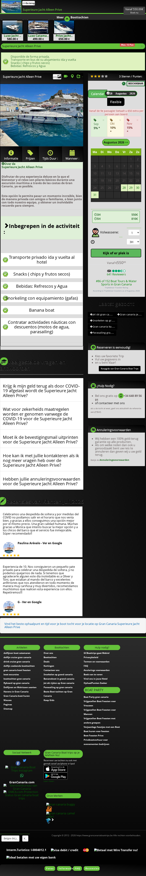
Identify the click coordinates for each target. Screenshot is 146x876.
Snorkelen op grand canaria (58, 674)
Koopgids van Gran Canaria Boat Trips (120, 368)
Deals (46, 661)
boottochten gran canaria (17, 678)
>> (126, 142)
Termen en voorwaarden (97, 661)
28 (124, 188)
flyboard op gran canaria (16, 683)
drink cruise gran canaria (17, 661)
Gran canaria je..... (131, 314)
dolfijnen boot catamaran (17, 653)
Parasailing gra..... (103, 332)
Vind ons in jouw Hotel (96, 678)
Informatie (65, 868)
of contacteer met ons (110, 403)
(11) (55, 77)
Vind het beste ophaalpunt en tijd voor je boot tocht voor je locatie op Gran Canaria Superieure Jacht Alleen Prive (72, 625)
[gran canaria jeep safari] (48, 808)
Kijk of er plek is (116, 253)
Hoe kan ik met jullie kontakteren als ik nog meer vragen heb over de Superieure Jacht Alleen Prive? (41, 460)
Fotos (50, 868)
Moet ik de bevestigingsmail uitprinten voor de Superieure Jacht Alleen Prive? (40, 439)
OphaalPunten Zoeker (95, 683)
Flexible (115, 102)
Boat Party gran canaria (96, 696)
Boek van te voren (93, 674)
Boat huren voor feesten (96, 731)
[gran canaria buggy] (60, 804)
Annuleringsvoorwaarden (114, 459)
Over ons (48, 653)
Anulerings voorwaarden (97, 670)
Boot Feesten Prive (93, 735)
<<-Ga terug (28, 3)
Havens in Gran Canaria (16, 691)
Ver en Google (52, 543)
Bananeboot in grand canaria (59, 678)
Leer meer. (49, 781)
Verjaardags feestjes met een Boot (102, 726)
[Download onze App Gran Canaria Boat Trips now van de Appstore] (56, 768)
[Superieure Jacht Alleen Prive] (11, 6)
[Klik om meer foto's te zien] (41, 115)
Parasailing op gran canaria (58, 687)
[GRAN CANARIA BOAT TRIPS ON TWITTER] (24, 760)
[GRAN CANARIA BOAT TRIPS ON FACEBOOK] (18, 763)
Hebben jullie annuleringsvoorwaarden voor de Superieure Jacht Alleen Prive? (41, 481)
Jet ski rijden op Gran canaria (59, 683)
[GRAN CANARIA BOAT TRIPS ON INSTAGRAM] (21, 768)
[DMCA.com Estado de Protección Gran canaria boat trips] (22, 795)
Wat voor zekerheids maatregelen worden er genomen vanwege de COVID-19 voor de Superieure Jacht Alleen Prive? (37, 416)
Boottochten (50, 657)
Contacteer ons (51, 670)
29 (130, 188)
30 (137, 188)
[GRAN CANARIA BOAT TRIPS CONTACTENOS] (21, 775)
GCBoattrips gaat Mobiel (97, 653)
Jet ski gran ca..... (103, 314)
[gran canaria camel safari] (63, 815)
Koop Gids (49, 700)
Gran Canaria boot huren (17, 695)
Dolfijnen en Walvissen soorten (20, 687)
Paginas (8, 704)
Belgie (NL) (9, 838)
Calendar (97, 94)
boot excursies (11, 674)
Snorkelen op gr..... (104, 320)
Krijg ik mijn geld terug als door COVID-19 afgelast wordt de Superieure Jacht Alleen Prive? (41, 391)
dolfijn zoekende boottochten (19, 665)
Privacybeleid (91, 657)
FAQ (86, 665)
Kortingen (49, 665)
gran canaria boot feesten (17, 670)
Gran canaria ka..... (104, 326)
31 (95, 195)
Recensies (92, 868)
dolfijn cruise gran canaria (17, 657)
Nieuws (8, 700)
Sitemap (8, 708)
